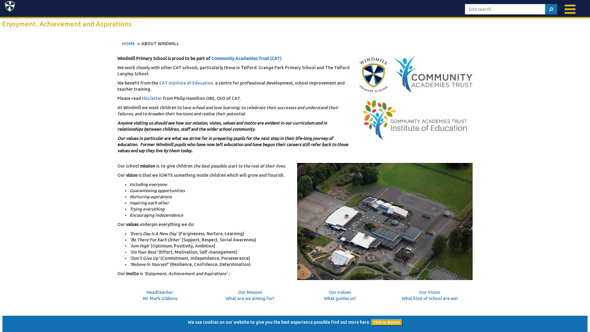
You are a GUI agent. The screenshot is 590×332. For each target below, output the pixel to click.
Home (128, 43)
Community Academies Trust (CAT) (246, 58)
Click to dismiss (386, 322)
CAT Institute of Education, (186, 83)
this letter (152, 98)
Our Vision (429, 292)
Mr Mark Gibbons (160, 298)
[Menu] (570, 9)
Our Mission (250, 292)
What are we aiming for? (250, 298)
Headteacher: (160, 292)
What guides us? (340, 298)
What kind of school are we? (430, 298)
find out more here (350, 322)
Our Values (340, 292)
